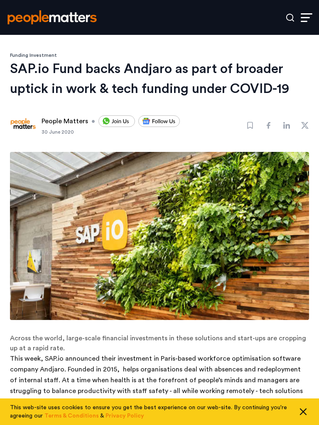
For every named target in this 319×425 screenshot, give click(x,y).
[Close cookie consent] (303, 412)
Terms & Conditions (71, 416)
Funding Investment (33, 55)
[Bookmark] (250, 125)
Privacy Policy (125, 416)
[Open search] (290, 18)
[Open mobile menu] (306, 17)
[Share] (268, 125)
